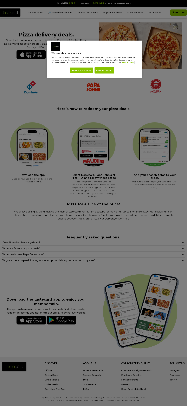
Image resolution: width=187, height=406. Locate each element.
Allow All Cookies (104, 70)
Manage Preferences (81, 70)
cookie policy (128, 62)
